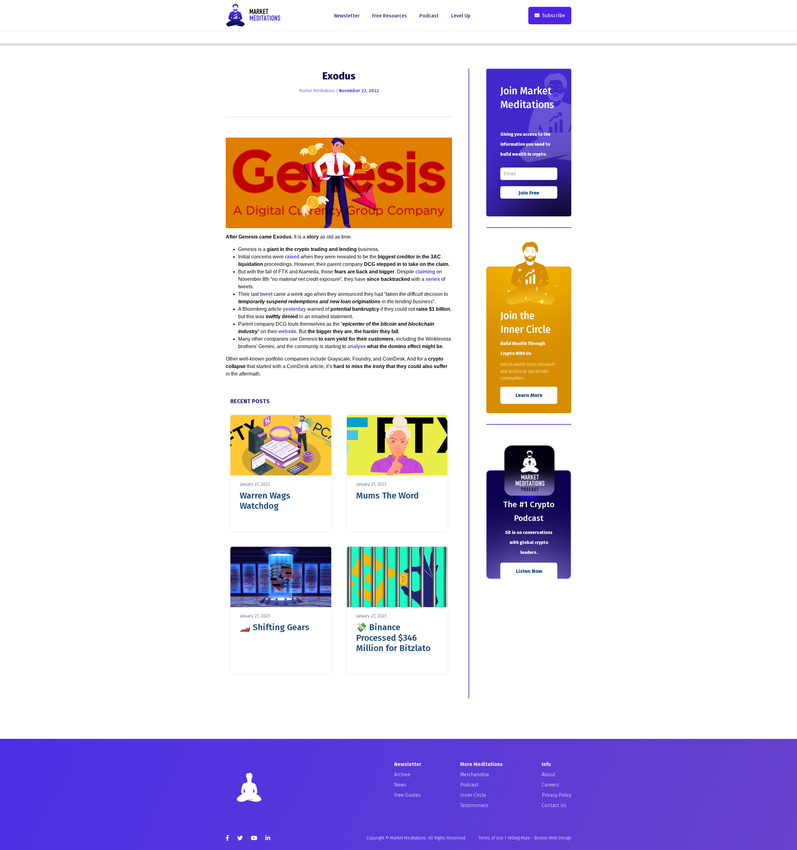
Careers (550, 785)
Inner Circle (473, 795)
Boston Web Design (553, 838)
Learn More (529, 395)
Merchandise (474, 774)
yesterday (294, 309)
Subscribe (553, 15)
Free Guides (407, 795)
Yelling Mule (518, 838)
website (287, 331)
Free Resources (389, 16)
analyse (356, 346)
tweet (266, 294)
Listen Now (529, 571)
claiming (425, 271)
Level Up (460, 16)
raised (292, 256)
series (433, 279)
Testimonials (474, 805)
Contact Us (554, 805)
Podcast (429, 16)
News (400, 785)
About (548, 774)
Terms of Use (491, 838)
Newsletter (347, 16)
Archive (402, 774)
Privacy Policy (556, 795)
